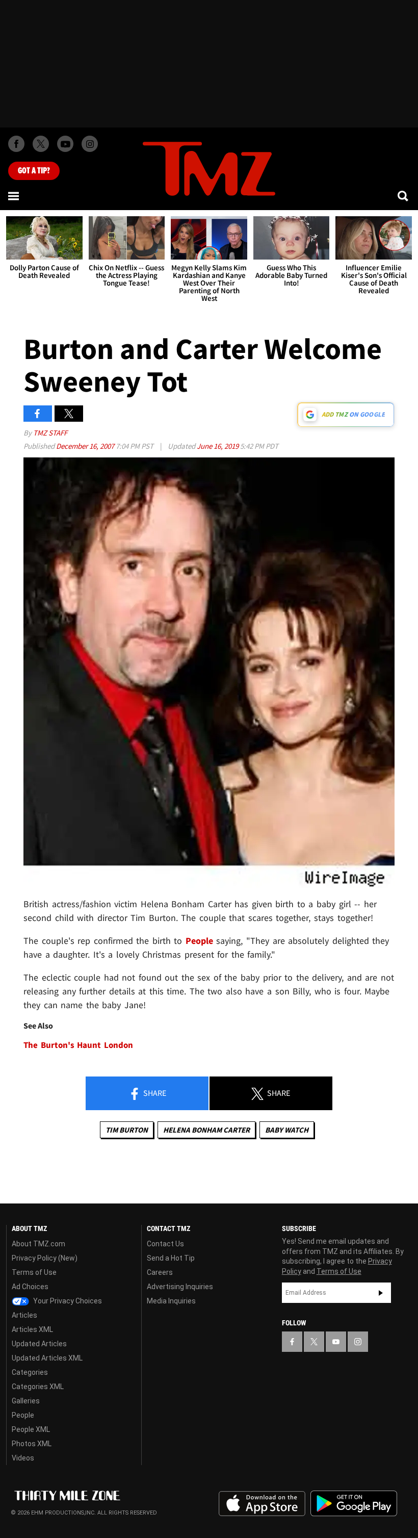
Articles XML (32, 1329)
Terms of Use (34, 1272)
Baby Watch (286, 1130)
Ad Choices (30, 1287)
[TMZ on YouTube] (336, 1341)
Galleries (26, 1401)
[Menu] (14, 196)
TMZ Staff (50, 433)
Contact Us (165, 1244)
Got (34, 171)
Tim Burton (127, 1130)
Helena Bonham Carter (206, 1130)
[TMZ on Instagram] (90, 144)
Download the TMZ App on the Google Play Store (353, 1504)
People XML (31, 1429)
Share (154, 1093)
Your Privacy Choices (67, 1301)
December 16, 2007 (86, 446)
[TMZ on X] (41, 144)
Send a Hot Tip (171, 1258)
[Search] (403, 196)
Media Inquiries (171, 1301)
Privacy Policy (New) (44, 1258)
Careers (160, 1272)
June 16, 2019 (218, 446)
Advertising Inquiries (180, 1287)
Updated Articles (39, 1344)
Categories (30, 1372)
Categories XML (38, 1386)
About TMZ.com (38, 1244)
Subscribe (381, 1293)
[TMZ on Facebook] (16, 144)
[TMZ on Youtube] (65, 144)
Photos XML (31, 1444)
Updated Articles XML (47, 1358)
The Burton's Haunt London (78, 1045)
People (199, 940)
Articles (24, 1315)
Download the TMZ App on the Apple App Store (262, 1504)
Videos (23, 1458)
